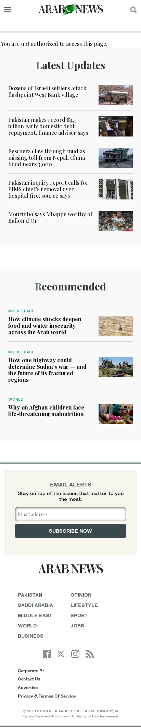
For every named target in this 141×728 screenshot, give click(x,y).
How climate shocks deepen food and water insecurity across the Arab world (44, 325)
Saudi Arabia (35, 605)
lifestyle (84, 605)
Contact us (29, 678)
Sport (79, 615)
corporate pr (31, 670)
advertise (28, 687)
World (15, 399)
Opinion (81, 595)
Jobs (77, 625)
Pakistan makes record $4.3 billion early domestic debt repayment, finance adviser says (48, 126)
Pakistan (30, 595)
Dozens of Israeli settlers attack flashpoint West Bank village (47, 91)
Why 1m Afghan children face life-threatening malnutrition (46, 410)
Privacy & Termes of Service (47, 696)
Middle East (21, 311)
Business (30, 636)
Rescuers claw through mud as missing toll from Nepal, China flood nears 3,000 (46, 157)
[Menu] (7, 9)
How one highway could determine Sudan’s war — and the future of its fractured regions (47, 370)
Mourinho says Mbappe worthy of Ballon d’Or (50, 217)
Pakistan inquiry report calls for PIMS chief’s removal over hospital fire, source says (48, 189)
